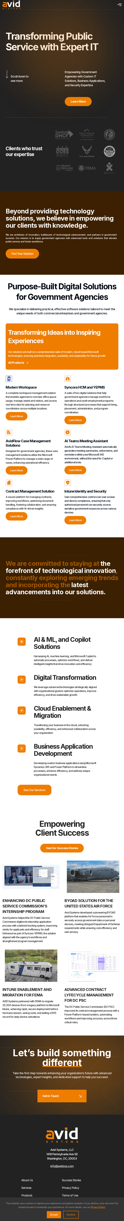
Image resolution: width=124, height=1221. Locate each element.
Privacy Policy (70, 1187)
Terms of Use (70, 1195)
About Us (27, 1180)
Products (26, 1195)
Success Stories (71, 1180)
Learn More (16, 416)
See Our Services (34, 790)
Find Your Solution (22, 253)
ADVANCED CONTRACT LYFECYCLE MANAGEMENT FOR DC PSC (89, 995)
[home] (11, 4)
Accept (54, 1214)
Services (26, 1187)
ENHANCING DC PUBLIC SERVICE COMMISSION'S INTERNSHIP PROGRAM (24, 906)
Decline (71, 1214)
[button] (119, 5)
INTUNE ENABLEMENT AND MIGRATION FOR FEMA (27, 992)
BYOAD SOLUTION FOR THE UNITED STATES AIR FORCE (88, 903)
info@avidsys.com (62, 1166)
